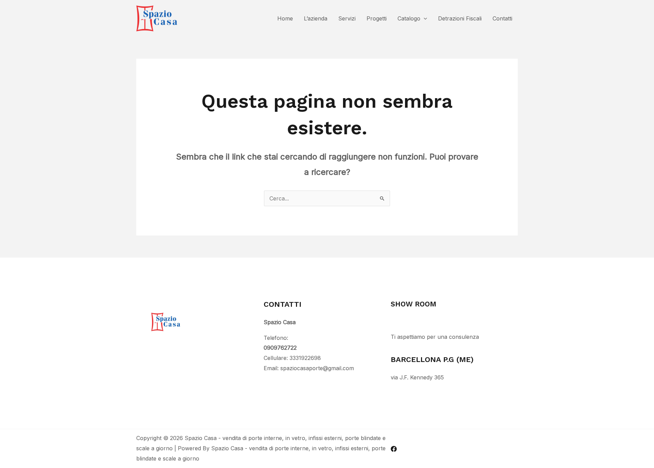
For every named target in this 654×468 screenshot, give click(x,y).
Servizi (347, 18)
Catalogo (409, 18)
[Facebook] (394, 449)
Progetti (377, 18)
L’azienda (315, 18)
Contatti (502, 18)
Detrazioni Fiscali (460, 18)
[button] (423, 18)
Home (285, 18)
